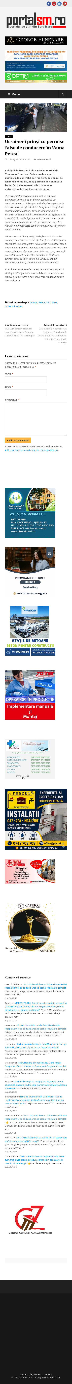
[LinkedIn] (59, 3)
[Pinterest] (54, 3)
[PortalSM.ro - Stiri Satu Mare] (36, 27)
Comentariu (12, 399)
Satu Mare (51, 302)
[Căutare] (63, 94)
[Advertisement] (38, 466)
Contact (23, 1374)
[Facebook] (49, 3)
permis (33, 302)
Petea (42, 302)
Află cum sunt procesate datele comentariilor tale (32, 450)
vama (19, 306)
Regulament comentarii (41, 1374)
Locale (9, 136)
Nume (9, 373)
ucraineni (10, 306)
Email (9, 386)
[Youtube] (65, 3)
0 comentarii (44, 159)
